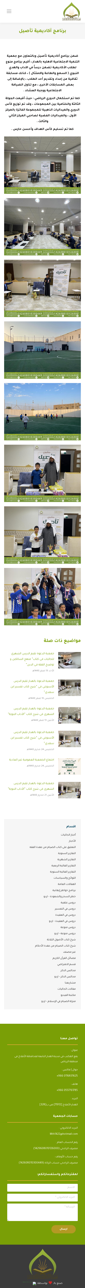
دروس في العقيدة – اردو (62, 921)
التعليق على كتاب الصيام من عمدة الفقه (53, 847)
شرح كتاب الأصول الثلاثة (61, 939)
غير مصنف (69, 952)
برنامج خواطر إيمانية (64, 890)
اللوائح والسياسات (65, 878)
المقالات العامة (67, 884)
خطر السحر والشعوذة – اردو (60, 896)
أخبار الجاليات (68, 835)
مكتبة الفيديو (68, 995)
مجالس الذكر (68, 970)
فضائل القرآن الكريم (64, 958)
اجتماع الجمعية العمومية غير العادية (31, 760)
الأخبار (72, 841)
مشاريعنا (70, 983)
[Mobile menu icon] (9, 11)
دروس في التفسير (65, 909)
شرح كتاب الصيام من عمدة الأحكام (55, 946)
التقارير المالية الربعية (64, 865)
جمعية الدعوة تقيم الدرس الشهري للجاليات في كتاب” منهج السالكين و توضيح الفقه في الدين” (32, 659)
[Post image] (69, 660)
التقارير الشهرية (67, 859)
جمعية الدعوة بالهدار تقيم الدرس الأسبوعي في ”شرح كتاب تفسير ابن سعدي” (32, 687)
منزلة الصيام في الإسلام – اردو (58, 1001)
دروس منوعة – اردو (65, 933)
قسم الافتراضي (66, 964)
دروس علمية (68, 902)
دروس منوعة (68, 927)
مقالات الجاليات (67, 989)
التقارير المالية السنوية (63, 872)
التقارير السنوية (67, 853)
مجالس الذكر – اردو (65, 976)
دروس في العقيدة (65, 915)
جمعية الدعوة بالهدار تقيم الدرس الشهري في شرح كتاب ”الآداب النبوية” (31, 711)
